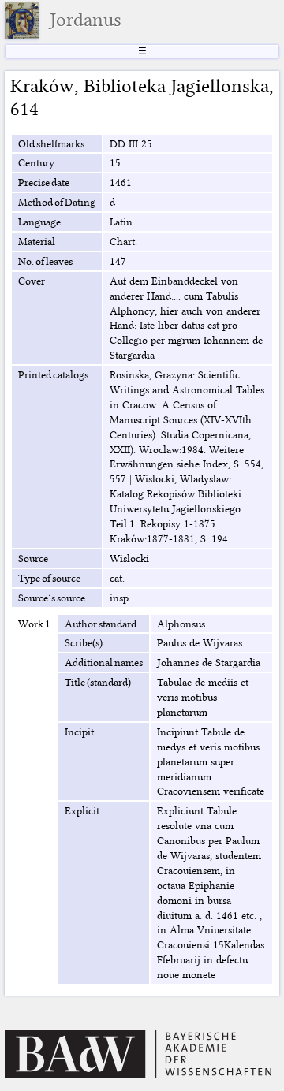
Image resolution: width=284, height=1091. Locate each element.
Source (33, 558)
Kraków (42, 86)
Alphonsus (181, 623)
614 (24, 109)
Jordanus (85, 20)
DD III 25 (131, 143)
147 (118, 261)
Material (36, 241)
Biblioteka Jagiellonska (176, 86)
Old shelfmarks (51, 143)
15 (115, 162)
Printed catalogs (53, 374)
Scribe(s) (84, 642)
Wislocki (129, 558)
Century (36, 162)
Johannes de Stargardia (208, 662)
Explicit (82, 810)
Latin (121, 221)
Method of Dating (56, 201)
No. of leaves (45, 261)
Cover (31, 280)
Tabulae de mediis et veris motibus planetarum (202, 697)
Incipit (79, 731)
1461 (121, 182)
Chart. (123, 241)
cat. (117, 578)
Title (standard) (98, 682)
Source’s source (51, 597)
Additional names (104, 662)
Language (39, 221)
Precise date (43, 182)
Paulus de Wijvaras (199, 642)
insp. (120, 597)
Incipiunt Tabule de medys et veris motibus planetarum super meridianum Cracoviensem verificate (210, 761)
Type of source (49, 578)
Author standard (100, 623)
